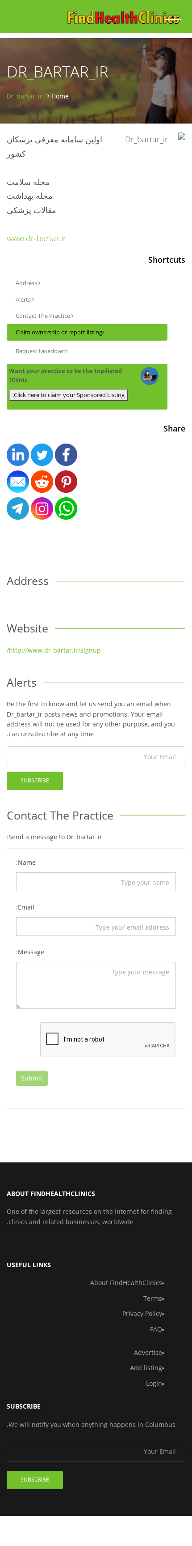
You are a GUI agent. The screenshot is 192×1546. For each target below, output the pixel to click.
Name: (26, 862)
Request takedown (41, 351)
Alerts (24, 299)
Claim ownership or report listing (59, 332)
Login (154, 1383)
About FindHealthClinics (126, 1282)
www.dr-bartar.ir (36, 238)
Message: (30, 952)
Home (60, 96)
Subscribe (35, 780)
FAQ (156, 1329)
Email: (25, 907)
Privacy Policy (142, 1313)
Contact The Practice (43, 316)
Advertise (148, 1352)
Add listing (146, 1367)
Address (27, 283)
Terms (152, 1298)
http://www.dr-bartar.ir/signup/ (54, 650)
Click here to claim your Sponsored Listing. (69, 395)
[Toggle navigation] (173, 19)
